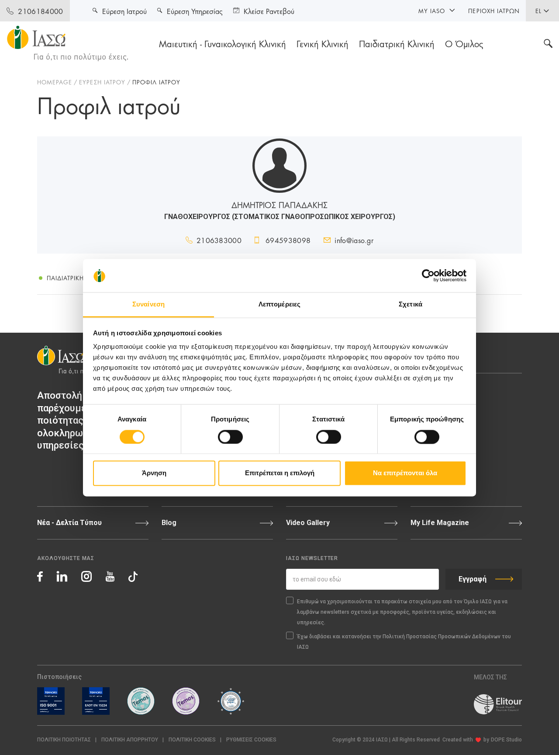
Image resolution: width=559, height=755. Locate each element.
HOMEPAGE (54, 81)
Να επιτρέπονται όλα (405, 473)
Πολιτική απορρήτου (129, 740)
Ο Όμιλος (464, 43)
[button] (251, 740)
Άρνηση (154, 473)
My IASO (431, 10)
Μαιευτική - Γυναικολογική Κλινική (222, 43)
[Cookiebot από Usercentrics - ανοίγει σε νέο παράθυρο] (428, 275)
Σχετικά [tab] (410, 304)
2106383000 (219, 240)
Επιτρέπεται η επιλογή (279, 473)
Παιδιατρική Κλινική (397, 43)
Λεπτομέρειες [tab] (279, 304)
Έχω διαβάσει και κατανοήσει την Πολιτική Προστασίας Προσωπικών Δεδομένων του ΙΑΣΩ (404, 641)
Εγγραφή (473, 579)
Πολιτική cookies (192, 740)
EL (538, 10)
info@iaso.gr (354, 240)
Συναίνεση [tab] (148, 304)
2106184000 (40, 10)
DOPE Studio (506, 740)
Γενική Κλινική (323, 43)
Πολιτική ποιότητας (64, 740)
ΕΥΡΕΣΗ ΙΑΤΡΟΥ (102, 81)
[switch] (230, 437)
